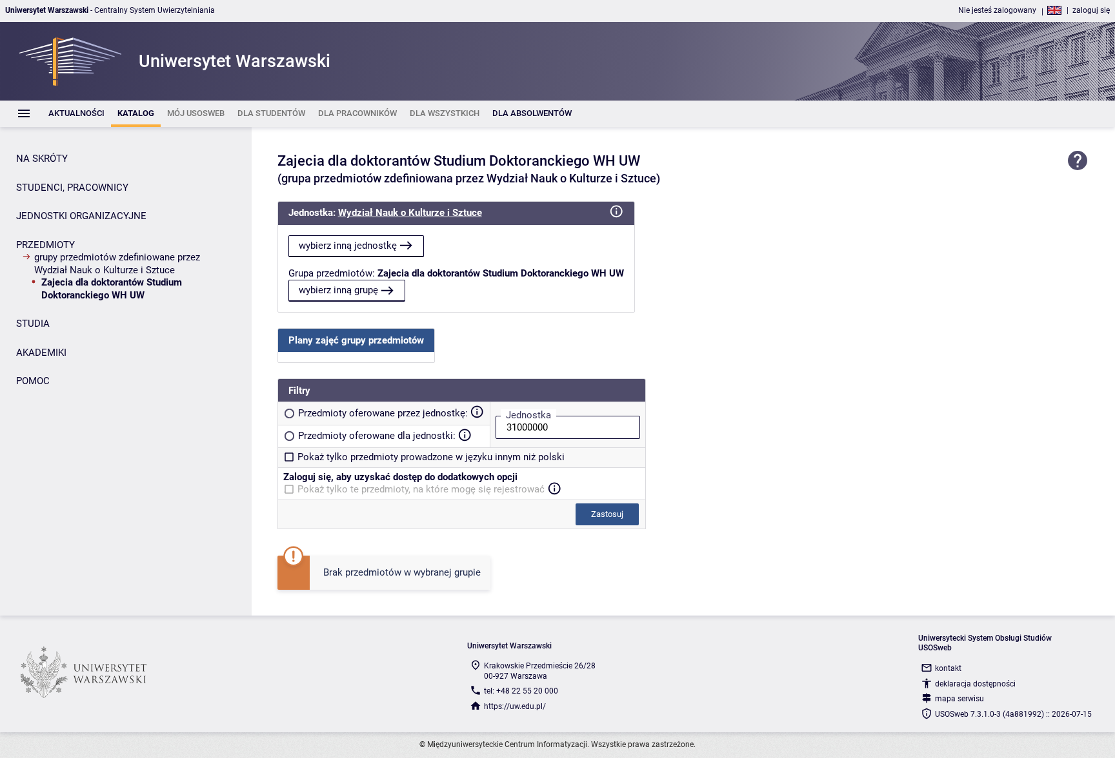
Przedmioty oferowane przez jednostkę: (383, 413)
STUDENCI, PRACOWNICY (72, 187)
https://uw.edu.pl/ (515, 706)
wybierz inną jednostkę (348, 245)
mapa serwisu (959, 698)
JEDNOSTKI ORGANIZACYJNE (81, 216)
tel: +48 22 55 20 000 (521, 690)
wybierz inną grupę (338, 290)
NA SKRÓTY (42, 158)
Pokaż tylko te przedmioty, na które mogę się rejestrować (421, 489)
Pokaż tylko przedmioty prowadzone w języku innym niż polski (431, 457)
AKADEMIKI (41, 352)
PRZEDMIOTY (45, 245)
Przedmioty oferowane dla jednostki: (377, 436)
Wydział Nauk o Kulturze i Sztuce (410, 213)
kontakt (948, 668)
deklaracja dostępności (975, 683)
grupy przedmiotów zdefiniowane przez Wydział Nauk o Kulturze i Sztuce (117, 263)
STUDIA (33, 323)
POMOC (33, 381)
